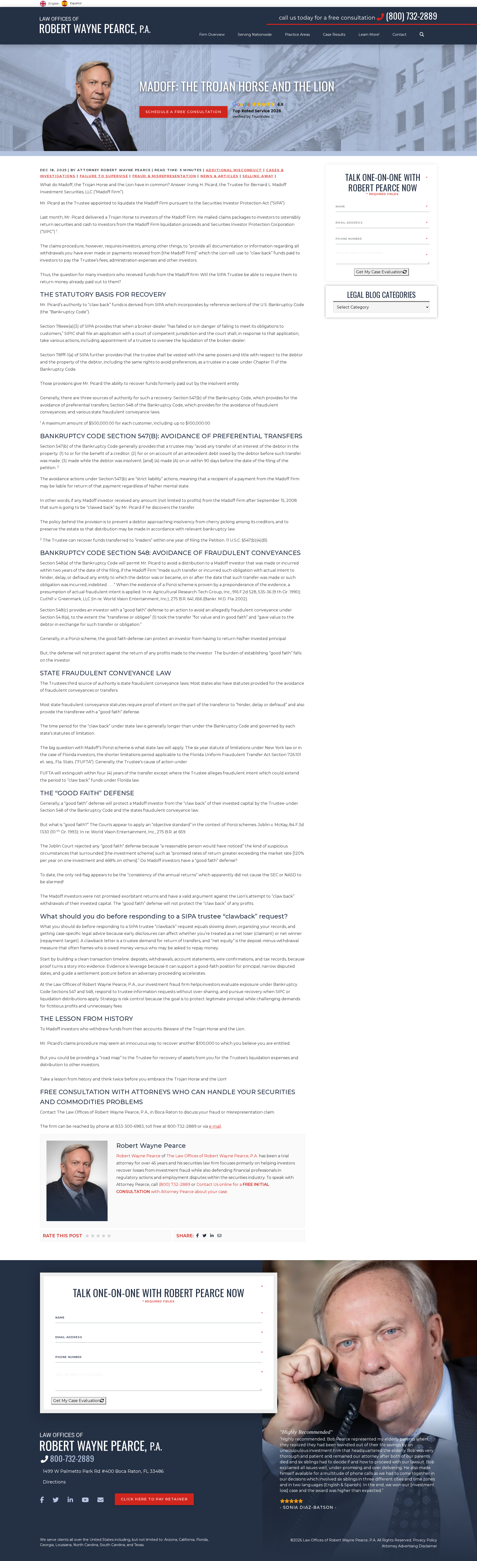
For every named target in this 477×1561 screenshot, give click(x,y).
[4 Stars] (103, 1235)
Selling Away (257, 176)
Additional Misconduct (234, 170)
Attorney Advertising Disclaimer (409, 1546)
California (187, 1539)
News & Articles (219, 176)
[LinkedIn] (212, 1235)
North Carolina (85, 1545)
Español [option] (75, 3)
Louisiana (63, 1545)
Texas (139, 1545)
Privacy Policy (425, 1540)
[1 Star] (87, 1235)
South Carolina (112, 1545)
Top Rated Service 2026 (257, 111)
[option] (71, 3)
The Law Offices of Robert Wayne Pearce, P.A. (212, 1156)
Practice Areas (297, 35)
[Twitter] (204, 1235)
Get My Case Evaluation (379, 272)
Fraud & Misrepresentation (164, 176)
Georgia (47, 1545)
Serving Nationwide (255, 35)
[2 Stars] (92, 1235)
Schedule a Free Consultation (183, 112)
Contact (399, 35)
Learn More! (368, 35)
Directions (54, 1482)
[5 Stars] (109, 1235)
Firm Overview (212, 35)
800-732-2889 (72, 1458)
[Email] (219, 1235)
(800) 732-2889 (411, 15)
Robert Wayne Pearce (151, 1145)
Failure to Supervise (104, 176)
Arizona (170, 1539)
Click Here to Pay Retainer (154, 1499)
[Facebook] (197, 1235)
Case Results (334, 35)
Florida (202, 1539)
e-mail (215, 1126)
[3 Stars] (98, 1235)
